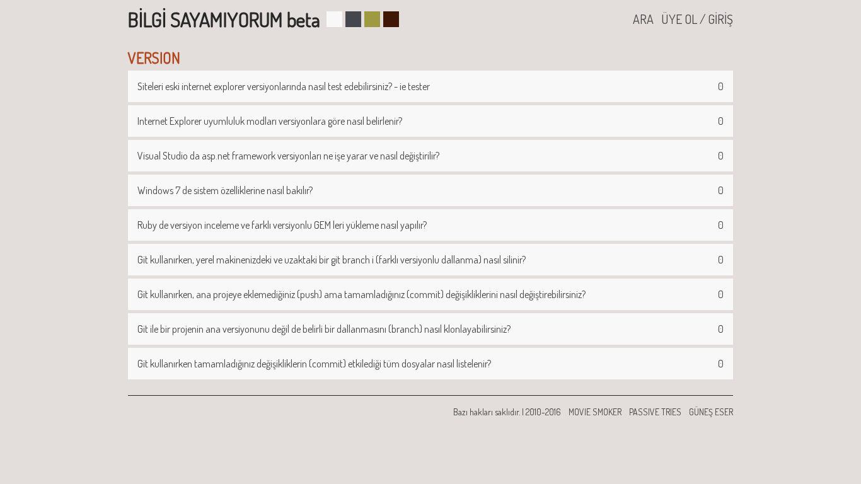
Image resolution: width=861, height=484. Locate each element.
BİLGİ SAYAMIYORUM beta (224, 19)
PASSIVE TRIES (655, 411)
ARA (643, 19)
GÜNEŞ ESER (711, 411)
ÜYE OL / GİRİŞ (697, 19)
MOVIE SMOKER (595, 411)
